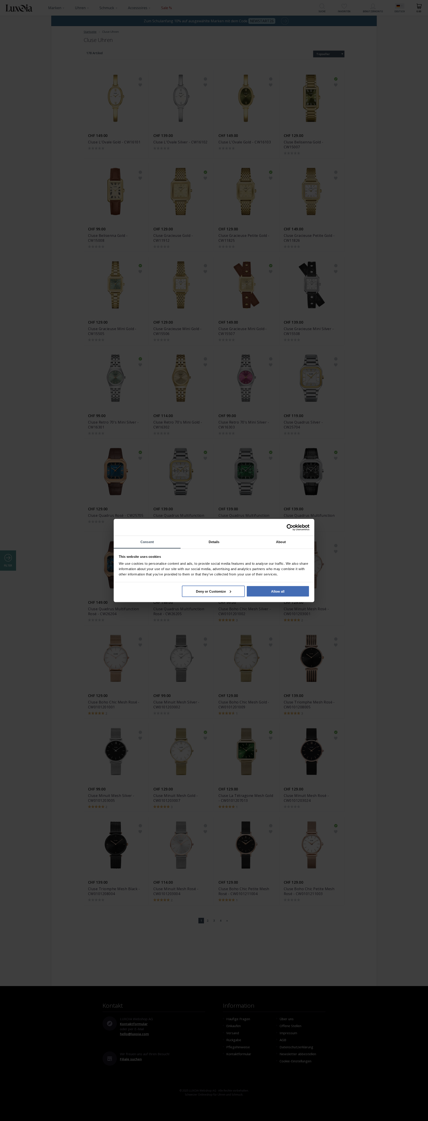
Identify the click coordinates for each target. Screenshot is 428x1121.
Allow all (277, 591)
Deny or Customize (211, 591)
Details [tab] (214, 542)
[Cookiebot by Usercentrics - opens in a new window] (289, 527)
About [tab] (281, 542)
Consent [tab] (147, 542)
